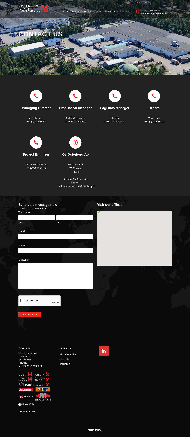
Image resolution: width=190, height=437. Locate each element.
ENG (137, 2)
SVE (146, 2)
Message (23, 259)
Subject (22, 245)
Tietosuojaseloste (26, 411)
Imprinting (65, 363)
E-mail (22, 231)
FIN (141, 2)
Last (58, 222)
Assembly (64, 359)
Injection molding (68, 354)
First (20, 222)
